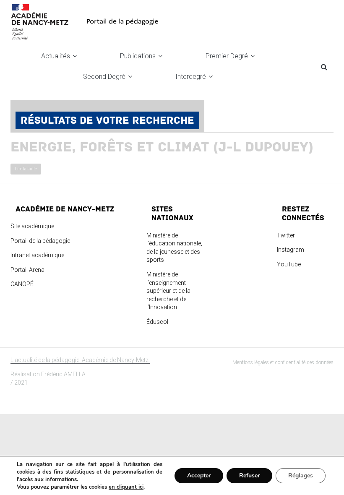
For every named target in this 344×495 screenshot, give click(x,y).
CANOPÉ (22, 284)
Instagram (290, 249)
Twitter (286, 235)
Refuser (249, 475)
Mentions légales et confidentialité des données (283, 362)
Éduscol (157, 321)
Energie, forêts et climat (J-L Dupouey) (161, 147)
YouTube (289, 264)
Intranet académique (37, 255)
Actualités (55, 56)
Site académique (32, 226)
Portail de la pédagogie (40, 240)
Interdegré (190, 77)
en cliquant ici (126, 487)
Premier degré (227, 56)
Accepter (199, 475)
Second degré (104, 77)
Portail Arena (27, 269)
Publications (138, 56)
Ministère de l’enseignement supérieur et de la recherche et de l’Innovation (168, 290)
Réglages (300, 475)
